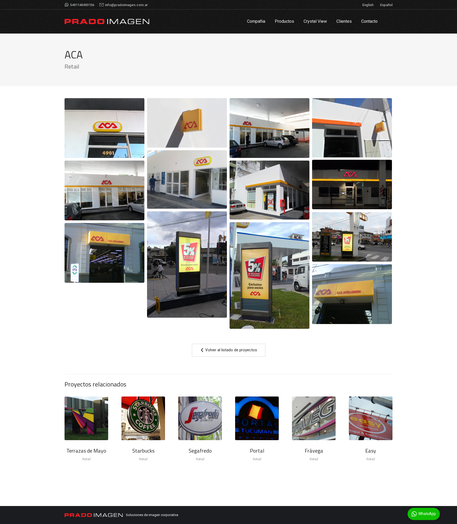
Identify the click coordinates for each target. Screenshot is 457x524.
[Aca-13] (187, 123)
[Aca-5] (269, 190)
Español (386, 5)
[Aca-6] (104, 190)
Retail (86, 459)
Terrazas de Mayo (86, 450)
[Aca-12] (352, 184)
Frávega (314, 450)
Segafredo (200, 450)
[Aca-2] (104, 253)
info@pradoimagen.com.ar (126, 5)
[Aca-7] (187, 179)
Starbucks (143, 450)
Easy (370, 450)
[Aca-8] (269, 128)
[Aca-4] (187, 264)
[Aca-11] (352, 237)
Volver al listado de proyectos (230, 350)
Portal (257, 450)
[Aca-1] (352, 294)
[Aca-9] (352, 127)
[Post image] (86, 418)
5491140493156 (82, 5)
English (367, 5)
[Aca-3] (269, 275)
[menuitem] (256, 21)
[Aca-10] (104, 128)
